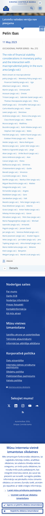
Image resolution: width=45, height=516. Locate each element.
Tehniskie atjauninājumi (19, 339)
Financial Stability (11, 82)
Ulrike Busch (23, 153)
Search (32, 8)
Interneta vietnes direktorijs (19, 387)
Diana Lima (26, 116)
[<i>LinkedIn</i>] (16, 406)
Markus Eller (25, 180)
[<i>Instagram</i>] (23, 406)
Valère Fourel (26, 135)
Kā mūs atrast (13, 313)
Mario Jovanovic (9, 236)
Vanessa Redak (22, 232)
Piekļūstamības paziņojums (20, 376)
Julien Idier (25, 146)
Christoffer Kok (24, 105)
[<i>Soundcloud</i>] (37, 406)
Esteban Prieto (10, 138)
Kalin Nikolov (26, 127)
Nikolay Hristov (8, 213)
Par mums (11, 292)
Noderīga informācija (17, 300)
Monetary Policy (25, 79)
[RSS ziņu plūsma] (23, 412)
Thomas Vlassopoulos (13, 101)
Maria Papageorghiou (11, 221)
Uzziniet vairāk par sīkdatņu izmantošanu (24, 497)
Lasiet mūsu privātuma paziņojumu (24, 491)
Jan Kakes (22, 240)
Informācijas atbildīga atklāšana (23, 343)
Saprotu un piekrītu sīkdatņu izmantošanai (24, 505)
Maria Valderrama (10, 247)
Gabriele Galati (26, 97)
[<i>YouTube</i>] (30, 406)
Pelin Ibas (26, 217)
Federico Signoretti (10, 150)
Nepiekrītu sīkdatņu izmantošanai (24, 511)
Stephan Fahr (10, 131)
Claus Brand (9, 120)
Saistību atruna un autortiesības (23, 335)
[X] (9, 406)
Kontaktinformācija (16, 309)
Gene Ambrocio (8, 157)
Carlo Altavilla (8, 109)
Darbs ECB (11, 296)
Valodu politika (14, 381)
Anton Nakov (24, 210)
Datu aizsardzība (15, 361)
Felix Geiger (25, 202)
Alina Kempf (25, 243)
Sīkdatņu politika (15, 372)
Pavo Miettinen (8, 206)
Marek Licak (25, 255)
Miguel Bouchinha (10, 183)
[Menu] (40, 8)
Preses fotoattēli (14, 305)
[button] (40, 3)
